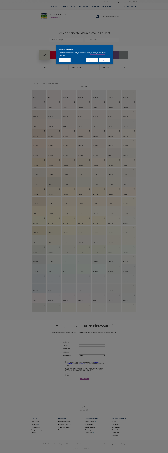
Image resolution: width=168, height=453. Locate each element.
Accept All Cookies (92, 60)
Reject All (104, 60)
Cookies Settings (64, 60)
